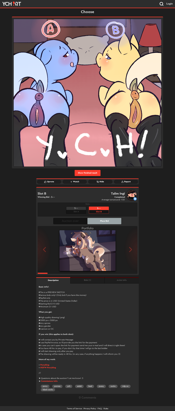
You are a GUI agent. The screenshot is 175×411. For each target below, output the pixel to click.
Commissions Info (49, 381)
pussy (101, 386)
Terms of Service (74, 409)
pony (45, 386)
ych (68, 386)
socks (113, 386)
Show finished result (87, 173)
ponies (57, 386)
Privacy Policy (90, 409)
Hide (102, 182)
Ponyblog (44, 365)
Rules (105, 409)
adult (79, 386)
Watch (76, 182)
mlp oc (125, 386)
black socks (48, 390)
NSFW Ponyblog (48, 368)
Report (127, 182)
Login (169, 3)
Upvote (50, 182)
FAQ (100, 409)
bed (90, 386)
